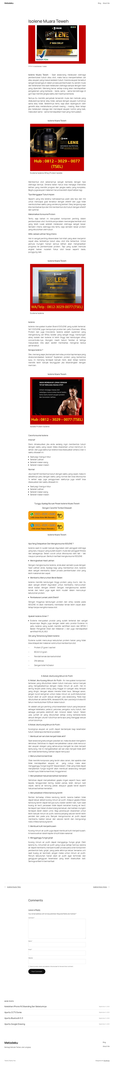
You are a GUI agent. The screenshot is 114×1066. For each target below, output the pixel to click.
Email (30, 949)
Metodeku (8, 3)
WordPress (107, 1060)
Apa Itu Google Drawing (14, 1024)
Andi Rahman (38, 66)
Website (30, 958)
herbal (45, 66)
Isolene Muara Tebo (14, 887)
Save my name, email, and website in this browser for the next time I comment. (51, 966)
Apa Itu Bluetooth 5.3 (13, 1018)
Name (30, 941)
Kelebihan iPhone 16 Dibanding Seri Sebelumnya (25, 1006)
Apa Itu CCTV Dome (13, 1012)
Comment (31, 918)
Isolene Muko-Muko (100, 887)
